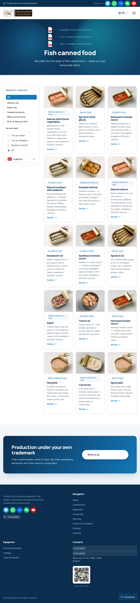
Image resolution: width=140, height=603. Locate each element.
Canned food (79, 505)
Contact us (129, 597)
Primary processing (12, 548)
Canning (7, 553)
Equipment (78, 509)
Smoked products (15, 112)
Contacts (77, 533)
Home (75, 500)
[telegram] (107, 3)
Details (50, 149)
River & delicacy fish (17, 121)
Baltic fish (12, 107)
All (8, 97)
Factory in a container (83, 523)
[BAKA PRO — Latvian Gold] (17, 13)
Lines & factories (11, 557)
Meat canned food (16, 117)
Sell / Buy (77, 519)
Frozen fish (78, 514)
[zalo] (121, 3)
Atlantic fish (13, 103)
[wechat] (127, 3)
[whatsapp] (114, 3)
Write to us (94, 454)
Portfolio (77, 528)
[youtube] (134, 3)
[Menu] (134, 13)
